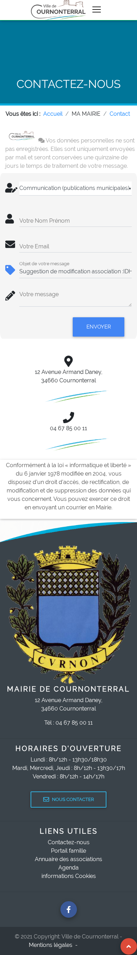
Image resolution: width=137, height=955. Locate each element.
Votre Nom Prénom (44, 220)
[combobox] (75, 189)
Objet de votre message (44, 263)
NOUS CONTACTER (73, 799)
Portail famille (68, 850)
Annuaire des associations (68, 859)
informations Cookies (68, 876)
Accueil (53, 113)
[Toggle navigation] (96, 9)
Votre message (39, 294)
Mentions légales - (54, 945)
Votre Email (34, 246)
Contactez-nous (69, 842)
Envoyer (98, 327)
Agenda (68, 867)
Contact (120, 113)
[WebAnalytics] (94, 945)
